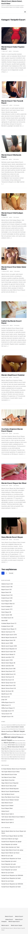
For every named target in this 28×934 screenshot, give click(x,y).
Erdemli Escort (5, 598)
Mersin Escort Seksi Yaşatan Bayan (12, 48)
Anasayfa (3, 921)
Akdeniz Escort (5, 584)
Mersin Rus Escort (6, 680)
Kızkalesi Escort (6, 626)
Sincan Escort (3, 760)
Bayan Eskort (5, 592)
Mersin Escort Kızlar (7, 651)
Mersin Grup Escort (6, 671)
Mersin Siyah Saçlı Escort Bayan (19, 754)
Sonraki (11, 573)
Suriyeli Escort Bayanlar (8, 841)
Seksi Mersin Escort (7, 802)
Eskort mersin (5, 615)
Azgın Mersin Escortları (8, 780)
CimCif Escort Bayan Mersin (9, 836)
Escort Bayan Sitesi (7, 603)
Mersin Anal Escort (6, 632)
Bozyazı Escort (5, 595)
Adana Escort (5, 811)
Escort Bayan (5, 600)
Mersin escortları (6, 657)
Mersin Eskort (11, 744)
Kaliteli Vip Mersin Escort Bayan (11, 322)
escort (13, 724)
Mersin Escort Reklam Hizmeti (10, 800)
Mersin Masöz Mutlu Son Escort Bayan (12, 831)
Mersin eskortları (6, 665)
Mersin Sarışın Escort (7, 682)
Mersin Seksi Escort (7, 685)
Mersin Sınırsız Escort (7, 688)
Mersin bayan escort (7, 634)
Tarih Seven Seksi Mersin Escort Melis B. (13, 817)
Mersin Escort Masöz (19, 742)
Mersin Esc (4, 855)
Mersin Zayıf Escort (14, 756)
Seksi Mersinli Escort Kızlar (9, 774)
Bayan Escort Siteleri (7, 805)
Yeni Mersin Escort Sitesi (8, 777)
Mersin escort (5, 643)
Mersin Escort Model (7, 654)
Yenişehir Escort (6, 716)
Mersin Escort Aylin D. (7, 822)
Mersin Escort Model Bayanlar (10, 788)
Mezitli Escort (5, 694)
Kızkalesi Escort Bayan (8, 629)
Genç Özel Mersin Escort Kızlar (10, 797)
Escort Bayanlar (5, 844)
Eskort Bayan (5, 612)
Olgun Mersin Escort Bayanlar (9, 783)
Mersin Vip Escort (6, 691)
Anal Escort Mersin (6, 838)
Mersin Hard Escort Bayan (13, 749)
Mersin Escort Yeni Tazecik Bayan (12, 102)
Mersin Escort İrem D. (7, 819)
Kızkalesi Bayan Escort (8, 623)
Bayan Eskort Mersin (7, 853)
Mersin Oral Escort (6, 677)
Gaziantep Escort (4, 729)
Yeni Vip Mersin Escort (7, 794)
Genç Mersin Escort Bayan (12, 537)
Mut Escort (4, 697)
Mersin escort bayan (7, 646)
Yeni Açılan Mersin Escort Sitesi (10, 771)
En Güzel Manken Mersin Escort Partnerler (13, 769)
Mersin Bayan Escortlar (8, 637)
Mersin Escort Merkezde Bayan (11, 156)
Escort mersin (5, 609)
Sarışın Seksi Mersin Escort (9, 850)
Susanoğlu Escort (6, 711)
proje (2, 699)
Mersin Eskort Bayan (7, 663)
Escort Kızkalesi (6, 606)
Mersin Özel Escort (21, 756)
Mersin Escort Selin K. (7, 814)
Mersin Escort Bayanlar (8, 648)
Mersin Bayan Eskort (7, 640)
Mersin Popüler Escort (17, 751)
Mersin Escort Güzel (16, 740)
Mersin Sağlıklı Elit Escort (8, 754)
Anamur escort (5, 586)
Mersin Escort (9, 916)
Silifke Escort (5, 705)
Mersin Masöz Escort (22, 749)
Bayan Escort (5, 589)
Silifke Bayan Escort (7, 702)
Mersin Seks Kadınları (7, 847)
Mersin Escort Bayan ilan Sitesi (13, 483)
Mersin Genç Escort (7, 668)
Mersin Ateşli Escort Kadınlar (13, 375)
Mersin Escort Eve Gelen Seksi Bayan (13, 268)
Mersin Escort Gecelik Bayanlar (10, 791)
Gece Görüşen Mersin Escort (13, 729)
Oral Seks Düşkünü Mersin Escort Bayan (12, 430)
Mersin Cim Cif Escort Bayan (13, 734)
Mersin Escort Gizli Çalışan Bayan (12, 214)
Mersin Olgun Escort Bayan (7, 751)
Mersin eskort (5, 660)
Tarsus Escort (5, 713)
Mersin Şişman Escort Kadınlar (7, 758)
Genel (3, 620)
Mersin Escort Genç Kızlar (8, 785)
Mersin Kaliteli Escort (7, 674)
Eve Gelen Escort (6, 617)
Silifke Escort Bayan (7, 708)
